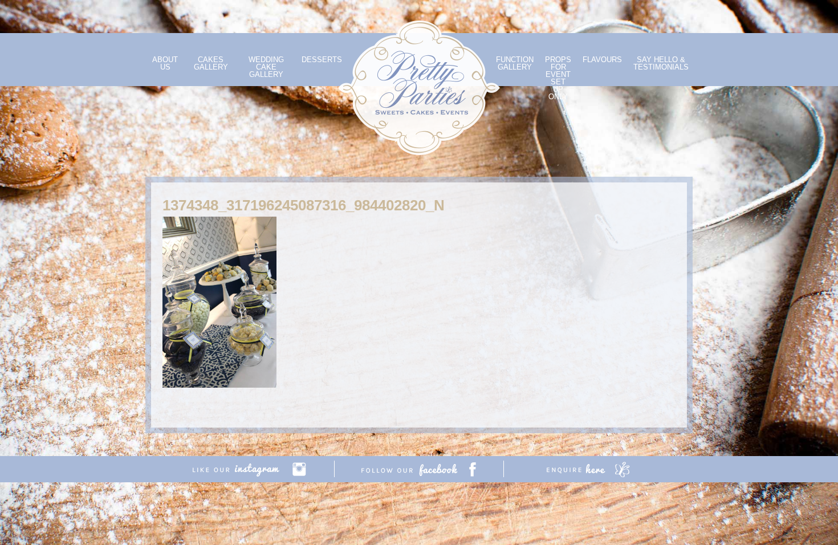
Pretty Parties (419, 87)
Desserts (322, 59)
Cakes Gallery (211, 63)
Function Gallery (515, 63)
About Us (165, 63)
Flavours (602, 59)
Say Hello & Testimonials (661, 63)
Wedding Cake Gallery (266, 67)
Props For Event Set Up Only (558, 78)
